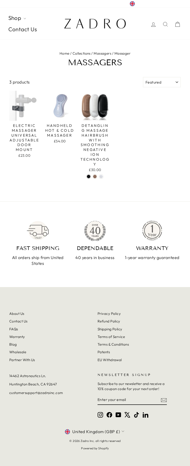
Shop (15, 17)
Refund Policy (109, 321)
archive (15, 4)
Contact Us (22, 29)
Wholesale (17, 352)
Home (65, 53)
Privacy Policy (109, 313)
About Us (16, 313)
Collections (82, 53)
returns (31, 4)
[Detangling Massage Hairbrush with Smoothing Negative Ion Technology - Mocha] (95, 176)
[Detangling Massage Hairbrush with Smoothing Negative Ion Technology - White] (101, 176)
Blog (13, 344)
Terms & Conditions (113, 344)
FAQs (13, 329)
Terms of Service (111, 337)
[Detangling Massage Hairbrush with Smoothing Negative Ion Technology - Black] (88, 176)
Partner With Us (22, 360)
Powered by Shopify (95, 448)
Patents (104, 352)
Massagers (102, 53)
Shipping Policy (110, 329)
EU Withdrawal (110, 360)
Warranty (17, 337)
